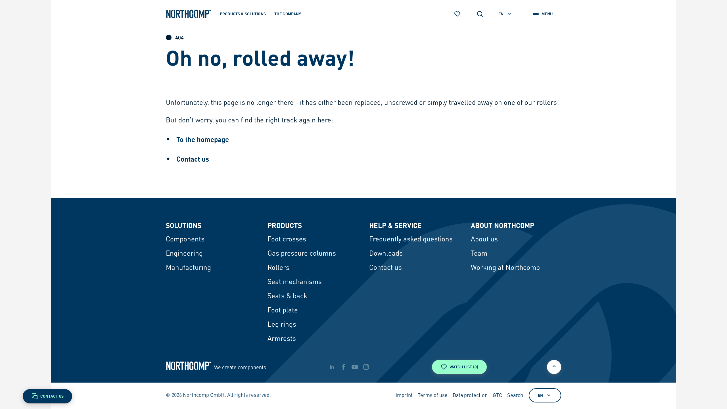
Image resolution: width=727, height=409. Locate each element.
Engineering (184, 254)
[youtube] (354, 367)
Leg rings (282, 325)
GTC (497, 395)
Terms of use (433, 395)
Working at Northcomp (505, 268)
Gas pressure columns (302, 254)
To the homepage (202, 139)
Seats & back (287, 296)
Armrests (282, 339)
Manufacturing (188, 268)
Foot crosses (287, 239)
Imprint (404, 395)
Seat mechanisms (295, 282)
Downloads (386, 254)
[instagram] (366, 367)
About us (484, 239)
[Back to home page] (188, 13)
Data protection (470, 395)
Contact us (192, 159)
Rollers (278, 268)
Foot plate (283, 310)
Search (515, 395)
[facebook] (343, 367)
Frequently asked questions (411, 239)
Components (185, 239)
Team (479, 254)
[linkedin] (332, 367)
